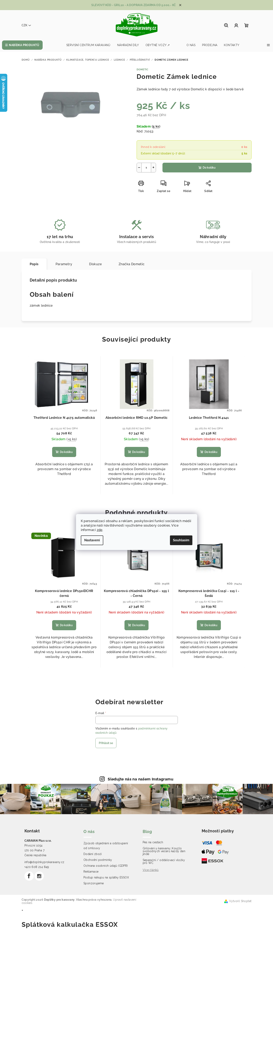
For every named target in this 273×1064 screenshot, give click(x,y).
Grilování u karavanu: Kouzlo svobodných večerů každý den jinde (164, 851)
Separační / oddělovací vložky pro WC (164, 861)
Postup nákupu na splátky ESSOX (106, 877)
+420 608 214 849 (36, 867)
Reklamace (91, 871)
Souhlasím (181, 540)
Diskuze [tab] (95, 264)
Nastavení (92, 540)
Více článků (151, 870)
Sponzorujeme (93, 883)
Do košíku (209, 167)
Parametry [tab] (64, 264)
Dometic (143, 69)
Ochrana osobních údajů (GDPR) (105, 865)
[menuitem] (22, 45)
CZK (24, 25)
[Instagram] (39, 876)
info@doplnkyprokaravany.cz (44, 862)
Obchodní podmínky (97, 859)
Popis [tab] (34, 264)
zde (99, 530)
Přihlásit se (106, 743)
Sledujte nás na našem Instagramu (140, 779)
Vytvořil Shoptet (240, 901)
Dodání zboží (92, 854)
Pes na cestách (153, 842)
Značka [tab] (132, 264)
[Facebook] (29, 876)
